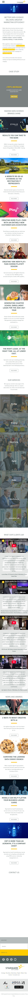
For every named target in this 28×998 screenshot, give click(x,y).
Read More (14, 154)
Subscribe (4, 940)
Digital (18, 973)
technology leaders (7, 53)
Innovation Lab (16, 974)
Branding (8, 973)
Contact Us (4, 952)
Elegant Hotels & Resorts (9, 49)
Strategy (3, 973)
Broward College (20, 45)
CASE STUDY (14, 96)
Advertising (13, 973)
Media (22, 973)
